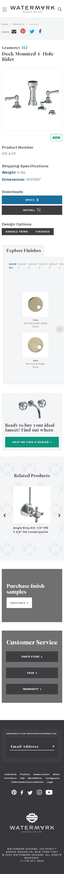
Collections (10, 774)
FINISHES (43, 231)
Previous (4, 515)
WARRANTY (31, 689)
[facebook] (40, 31)
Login (50, 782)
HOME (5, 24)
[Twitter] (30, 794)
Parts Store (10, 778)
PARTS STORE (31, 656)
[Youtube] (49, 794)
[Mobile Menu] (4, 9)
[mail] (14, 32)
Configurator (53, 778)
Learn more (18, 602)
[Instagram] (39, 794)
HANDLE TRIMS (17, 231)
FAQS (31, 672)
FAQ (22, 778)
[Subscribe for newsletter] (52, 746)
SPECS (30, 200)
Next (59, 515)
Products (25, 774)
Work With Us (35, 778)
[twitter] (32, 32)
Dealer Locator (41, 774)
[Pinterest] (14, 794)
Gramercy (15, 47)
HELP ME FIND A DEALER (31, 442)
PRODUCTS (19, 24)
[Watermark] (32, 9)
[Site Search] (60, 9)
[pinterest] (22, 31)
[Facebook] (21, 794)
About (56, 774)
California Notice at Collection (27, 782)
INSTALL (29, 210)
